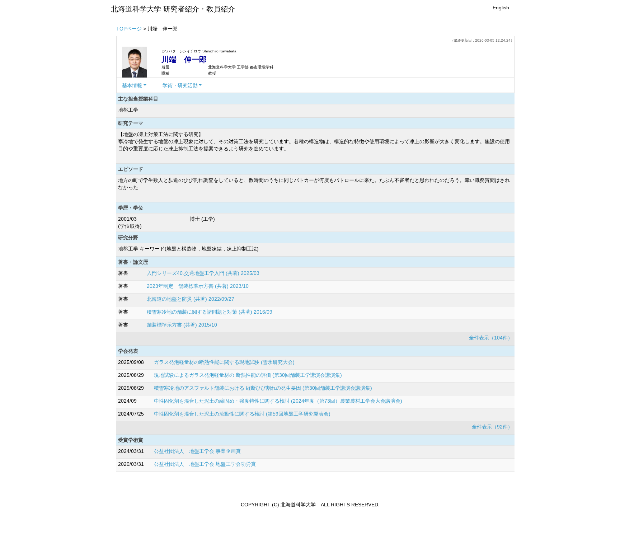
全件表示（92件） (492, 427)
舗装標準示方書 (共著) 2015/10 (182, 325)
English (501, 7)
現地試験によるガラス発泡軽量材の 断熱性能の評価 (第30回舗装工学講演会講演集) (248, 375)
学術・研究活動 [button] (180, 85)
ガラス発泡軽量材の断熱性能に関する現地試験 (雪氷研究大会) (224, 362)
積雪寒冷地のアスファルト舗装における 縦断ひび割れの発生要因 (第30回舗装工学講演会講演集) (263, 388)
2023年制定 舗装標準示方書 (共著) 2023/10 (198, 286)
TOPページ (129, 29)
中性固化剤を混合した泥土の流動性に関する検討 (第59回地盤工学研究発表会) (242, 414)
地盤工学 (128, 110)
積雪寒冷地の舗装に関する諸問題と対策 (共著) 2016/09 (209, 312)
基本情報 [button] (132, 85)
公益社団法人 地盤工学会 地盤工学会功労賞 (205, 464)
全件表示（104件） (491, 338)
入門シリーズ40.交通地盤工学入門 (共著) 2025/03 (203, 273)
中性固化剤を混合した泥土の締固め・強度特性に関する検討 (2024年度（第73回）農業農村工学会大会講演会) (278, 401)
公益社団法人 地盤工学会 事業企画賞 (197, 451)
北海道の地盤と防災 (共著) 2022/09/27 (190, 299)
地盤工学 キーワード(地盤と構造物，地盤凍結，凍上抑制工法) (188, 249)
